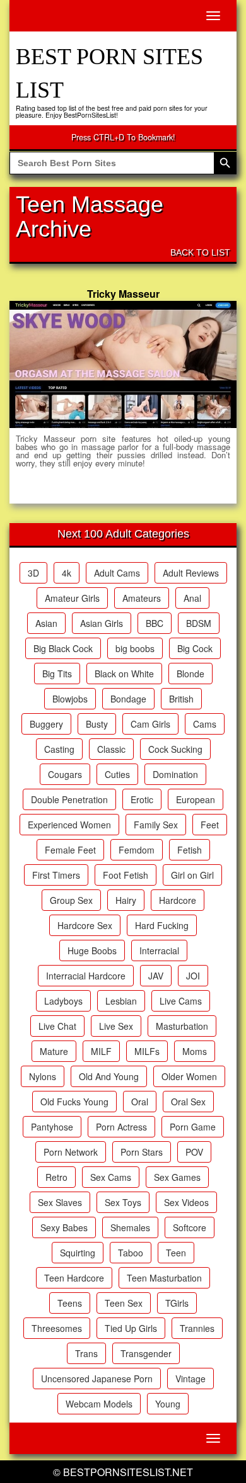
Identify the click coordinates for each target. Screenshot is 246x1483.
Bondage (128, 698)
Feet (210, 824)
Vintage (190, 1378)
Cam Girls (150, 724)
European (195, 799)
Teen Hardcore (74, 1278)
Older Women (189, 1076)
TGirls (177, 1303)
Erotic (142, 799)
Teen (176, 1252)
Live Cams (181, 1001)
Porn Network (71, 1152)
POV (194, 1152)
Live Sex (116, 1026)
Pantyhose (52, 1126)
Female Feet (70, 849)
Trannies (197, 1328)
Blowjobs (70, 698)
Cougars (65, 774)
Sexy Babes (64, 1227)
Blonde (190, 673)
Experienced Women (69, 824)
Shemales (130, 1227)
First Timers (56, 875)
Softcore (189, 1227)
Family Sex (156, 824)
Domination (175, 774)
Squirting (77, 1252)
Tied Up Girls (131, 1328)
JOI (193, 975)
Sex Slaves (60, 1202)
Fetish (189, 849)
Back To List (200, 252)
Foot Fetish (125, 875)
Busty (97, 724)
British (181, 698)
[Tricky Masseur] (123, 364)
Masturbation (182, 1026)
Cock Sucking (175, 749)
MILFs (147, 1051)
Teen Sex (124, 1303)
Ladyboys (63, 1001)
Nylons (42, 1076)
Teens (69, 1303)
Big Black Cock (63, 648)
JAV (155, 975)
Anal (192, 598)
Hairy (125, 900)
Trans (86, 1353)
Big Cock (195, 648)
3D (33, 573)
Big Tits (57, 673)
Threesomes (57, 1328)
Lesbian (121, 1001)
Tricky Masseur (123, 293)
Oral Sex (188, 1101)
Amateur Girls (72, 598)
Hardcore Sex (84, 925)
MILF (101, 1051)
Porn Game (193, 1126)
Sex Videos (186, 1202)
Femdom (137, 849)
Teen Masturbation (164, 1278)
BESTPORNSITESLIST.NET (128, 1472)
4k (66, 573)
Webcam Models (99, 1403)
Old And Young (109, 1076)
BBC (154, 623)
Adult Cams (117, 573)
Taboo (130, 1252)
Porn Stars (141, 1152)
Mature (54, 1051)
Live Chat (57, 1026)
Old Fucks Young (74, 1101)
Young (167, 1403)
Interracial (159, 950)
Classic (111, 749)
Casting (59, 749)
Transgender (146, 1353)
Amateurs (141, 598)
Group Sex (71, 900)
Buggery (46, 724)
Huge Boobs (92, 950)
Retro (56, 1177)
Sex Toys (123, 1202)
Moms (194, 1051)
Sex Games (177, 1177)
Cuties (117, 774)
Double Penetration (69, 799)
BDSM (198, 623)
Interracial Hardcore (86, 975)
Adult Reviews (191, 573)
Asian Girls (101, 623)
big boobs (135, 648)
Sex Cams (110, 1177)
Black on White (124, 673)
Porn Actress (121, 1126)
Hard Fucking (162, 925)
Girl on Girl (192, 875)
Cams (204, 724)
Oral (139, 1101)
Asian (46, 623)
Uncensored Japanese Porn (97, 1378)
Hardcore (177, 900)
